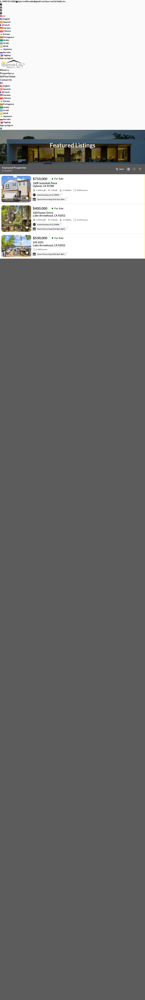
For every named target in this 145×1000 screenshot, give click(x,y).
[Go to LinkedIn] (1, 13)
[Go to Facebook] (1, 4)
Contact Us (6, 80)
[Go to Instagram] (1, 7)
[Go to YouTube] (1, 10)
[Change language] (2, 16)
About (3, 70)
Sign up (3, 58)
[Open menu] (1, 128)
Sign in (10, 58)
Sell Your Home (7, 76)
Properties (5, 73)
